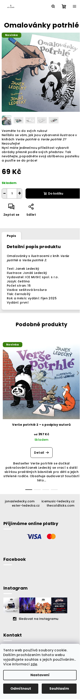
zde (34, 664)
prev (5, 373)
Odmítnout (20, 688)
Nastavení (40, 675)
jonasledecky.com (19, 501)
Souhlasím (59, 688)
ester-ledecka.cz (26, 505)
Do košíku (55, 193)
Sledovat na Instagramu (39, 619)
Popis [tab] (11, 236)
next (77, 373)
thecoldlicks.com (60, 505)
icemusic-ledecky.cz (58, 501)
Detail (39, 452)
